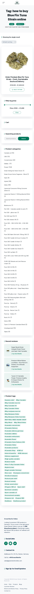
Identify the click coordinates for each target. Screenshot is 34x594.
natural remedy (11, 481)
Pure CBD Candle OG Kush (12, 241)
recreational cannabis (13, 495)
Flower (6, 167)
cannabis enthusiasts (13, 436)
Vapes (6, 331)
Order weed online (12, 484)
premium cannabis (12, 490)
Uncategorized (8, 328)
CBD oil (20, 450)
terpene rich (10, 498)
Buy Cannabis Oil (11, 406)
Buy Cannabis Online (12, 408)
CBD (5, 156)
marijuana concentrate (21, 473)
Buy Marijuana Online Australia (15, 417)
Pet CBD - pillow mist (10, 212)
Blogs (20, 584)
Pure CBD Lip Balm (9, 252)
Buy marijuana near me (13, 411)
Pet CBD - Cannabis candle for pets (14, 209)
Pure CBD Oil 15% (9, 270)
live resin (9, 473)
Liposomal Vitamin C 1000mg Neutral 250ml (17, 194)
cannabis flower (11, 439)
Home (5, 584)
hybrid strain (10, 467)
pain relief (21, 487)
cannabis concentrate (13, 425)
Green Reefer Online (11, 519)
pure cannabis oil (11, 492)
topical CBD (20, 498)
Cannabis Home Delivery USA (15, 442)
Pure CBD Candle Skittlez (11, 245)
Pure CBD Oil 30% (9, 278)
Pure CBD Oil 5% (9, 281)
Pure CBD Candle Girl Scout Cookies (15, 238)
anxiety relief (10, 400)
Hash (5, 178)
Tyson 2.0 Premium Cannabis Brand (14, 324)
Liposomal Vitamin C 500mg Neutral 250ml (16, 200)
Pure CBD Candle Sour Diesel (12, 248)
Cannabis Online (11, 445)
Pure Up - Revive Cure (10, 310)
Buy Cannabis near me (13, 403)
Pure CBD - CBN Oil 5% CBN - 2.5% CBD (16, 229)
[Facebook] (6, 543)
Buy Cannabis (21, 400)
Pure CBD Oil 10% (9, 267)
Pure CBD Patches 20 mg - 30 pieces (15, 285)
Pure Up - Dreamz (9, 307)
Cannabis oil (7, 153)
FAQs (10, 584)
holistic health (10, 462)
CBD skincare (23, 453)
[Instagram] (10, 543)
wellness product (20, 501)
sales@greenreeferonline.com (13, 561)
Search (23, 138)
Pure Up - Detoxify (9, 303)
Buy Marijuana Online (12, 414)
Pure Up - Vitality (9, 314)
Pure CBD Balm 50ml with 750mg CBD (15, 234)
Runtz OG (7, 317)
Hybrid (6, 181)
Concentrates (8, 160)
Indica (5, 185)
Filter (17, 112)
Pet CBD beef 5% (9, 216)
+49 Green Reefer (15, 557)
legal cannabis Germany (13, 470)
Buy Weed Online (20, 422)
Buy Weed (9, 422)
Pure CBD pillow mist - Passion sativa (15, 294)
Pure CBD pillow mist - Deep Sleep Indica (16, 288)
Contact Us (7, 591)
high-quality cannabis (13, 459)
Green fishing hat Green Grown (13, 171)
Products (15, 584)
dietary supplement (12, 456)
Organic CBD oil (11, 487)
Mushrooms (7, 205)
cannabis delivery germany (14, 431)
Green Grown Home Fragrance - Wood (15, 174)
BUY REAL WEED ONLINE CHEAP (16, 420)
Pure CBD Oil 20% (9, 274)
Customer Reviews (9, 586)
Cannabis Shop (10, 450)
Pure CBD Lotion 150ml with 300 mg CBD (16, 256)
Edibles (6, 163)
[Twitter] (15, 543)
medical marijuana (11, 476)
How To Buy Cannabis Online (15, 464)
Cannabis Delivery (11, 428)
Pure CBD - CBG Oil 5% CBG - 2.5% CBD (16, 223)
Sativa (6, 321)
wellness (9, 501)
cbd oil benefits (11, 453)
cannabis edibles (11, 434)
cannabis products (12, 448)
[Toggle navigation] (3, 2)
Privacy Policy (23, 588)
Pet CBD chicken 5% (10, 219)
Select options (18, 89)
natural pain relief (11, 478)
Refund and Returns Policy (11, 588)
